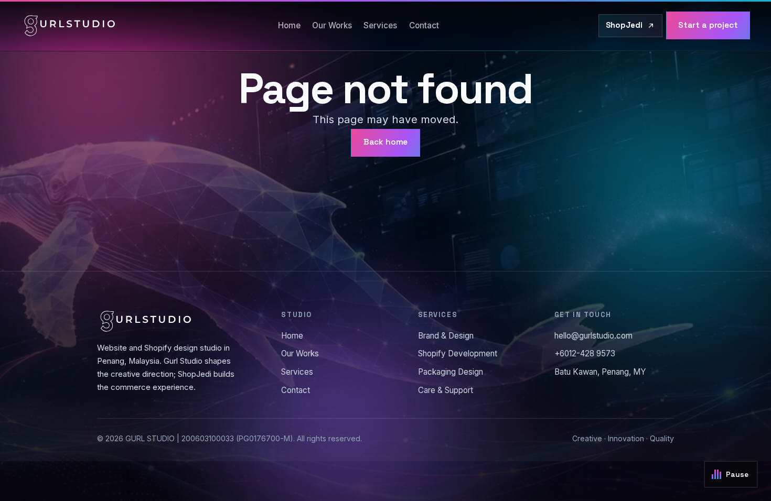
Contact (424, 25)
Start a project (708, 25)
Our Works (332, 25)
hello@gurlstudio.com (593, 336)
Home (289, 25)
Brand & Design (446, 336)
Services (380, 25)
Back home (385, 142)
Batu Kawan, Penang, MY (600, 372)
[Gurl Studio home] (70, 26)
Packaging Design (450, 372)
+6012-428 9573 (584, 353)
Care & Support (445, 390)
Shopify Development (457, 353)
